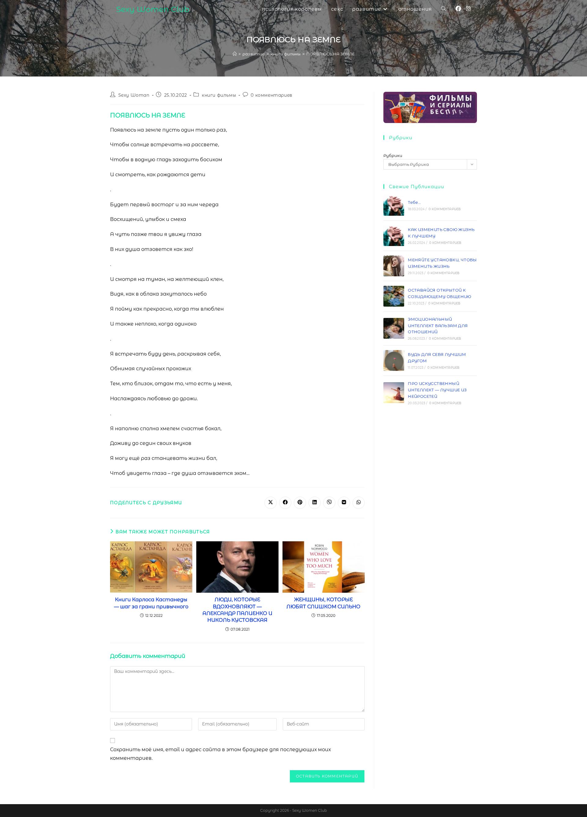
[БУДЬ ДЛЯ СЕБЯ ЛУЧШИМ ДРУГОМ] (393, 360)
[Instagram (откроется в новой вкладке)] (468, 9)
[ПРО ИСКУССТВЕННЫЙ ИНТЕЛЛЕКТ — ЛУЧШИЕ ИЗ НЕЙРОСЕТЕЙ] (393, 392)
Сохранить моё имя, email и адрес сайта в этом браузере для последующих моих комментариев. (220, 754)
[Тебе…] (393, 205)
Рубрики (392, 155)
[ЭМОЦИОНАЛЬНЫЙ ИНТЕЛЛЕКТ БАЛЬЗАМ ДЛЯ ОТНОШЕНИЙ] (393, 328)
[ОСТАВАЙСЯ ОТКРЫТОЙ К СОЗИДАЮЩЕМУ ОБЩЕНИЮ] (393, 296)
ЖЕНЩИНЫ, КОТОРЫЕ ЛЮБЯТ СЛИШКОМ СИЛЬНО (323, 603)
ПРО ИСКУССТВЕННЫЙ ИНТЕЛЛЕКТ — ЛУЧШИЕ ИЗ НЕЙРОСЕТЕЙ (437, 390)
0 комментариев (271, 95)
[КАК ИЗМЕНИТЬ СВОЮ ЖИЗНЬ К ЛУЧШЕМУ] (393, 235)
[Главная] (235, 53)
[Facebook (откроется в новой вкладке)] (458, 9)
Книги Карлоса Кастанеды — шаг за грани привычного (151, 603)
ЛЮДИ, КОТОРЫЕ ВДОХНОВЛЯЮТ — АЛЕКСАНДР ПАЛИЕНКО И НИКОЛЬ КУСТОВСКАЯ (237, 610)
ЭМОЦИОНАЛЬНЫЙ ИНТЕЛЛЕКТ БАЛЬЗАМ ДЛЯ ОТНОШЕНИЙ (438, 325)
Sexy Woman (134, 95)
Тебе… (414, 202)
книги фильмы (219, 95)
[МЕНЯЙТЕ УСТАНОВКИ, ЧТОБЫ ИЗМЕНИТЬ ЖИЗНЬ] (393, 266)
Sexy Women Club (152, 9)
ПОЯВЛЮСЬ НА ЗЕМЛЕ (330, 53)
